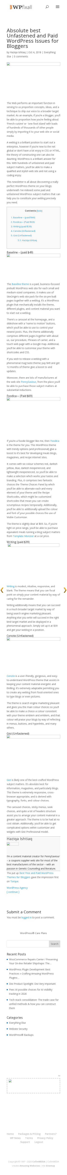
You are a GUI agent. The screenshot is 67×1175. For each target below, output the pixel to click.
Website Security (18, 1028)
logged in (26, 917)
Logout (39, 1142)
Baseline (12, 252)
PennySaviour (28, 381)
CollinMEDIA (38, 1161)
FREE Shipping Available (33, 1089)
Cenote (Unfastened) (23, 230)
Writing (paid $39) (21, 226)
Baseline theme (20, 284)
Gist (9, 733)
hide (39, 210)
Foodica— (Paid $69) (23, 221)
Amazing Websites (30, 1165)
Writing (11, 542)
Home (10, 1133)
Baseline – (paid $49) (23, 217)
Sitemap (50, 1165)
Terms (29, 1138)
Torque (14, 881)
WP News (15, 1138)
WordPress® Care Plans (33, 933)
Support (25, 1142)
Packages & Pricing (29, 1133)
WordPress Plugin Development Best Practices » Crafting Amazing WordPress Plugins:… (31, 973)
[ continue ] (13, 891)
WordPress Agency (17, 887)
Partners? (51, 1133)
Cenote (11, 636)
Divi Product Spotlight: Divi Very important (32, 983)
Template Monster (23, 536)
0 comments (21, 56)
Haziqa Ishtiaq (18, 52)
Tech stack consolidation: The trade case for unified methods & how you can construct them (34, 1004)
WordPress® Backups (21, 1034)
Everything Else (17, 1022)
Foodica (11, 396)
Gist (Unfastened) (21, 235)
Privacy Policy (45, 1138)
